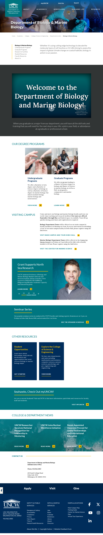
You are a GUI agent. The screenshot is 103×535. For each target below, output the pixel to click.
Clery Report (31, 519)
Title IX (29, 521)
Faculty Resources (20, 56)
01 (24, 293)
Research (95, 9)
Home (13, 36)
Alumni (49, 521)
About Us (18, 58)
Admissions (59, 9)
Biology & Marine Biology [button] (23, 45)
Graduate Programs (21, 50)
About (26, 9)
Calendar (50, 514)
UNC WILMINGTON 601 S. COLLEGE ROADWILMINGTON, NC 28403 (12, 514)
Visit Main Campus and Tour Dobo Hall (57, 235)
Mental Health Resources (35, 523)
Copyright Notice (46, 529)
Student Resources (21, 54)
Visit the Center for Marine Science (56, 249)
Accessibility (31, 512)
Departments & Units (55, 36)
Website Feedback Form (62, 529)
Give (76, 488)
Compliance (30, 514)
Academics (42, 9)
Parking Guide (72, 510)
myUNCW (44, 3)
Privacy (29, 517)
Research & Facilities (21, 52)
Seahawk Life (78, 9)
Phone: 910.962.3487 (34, 469)
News (49, 512)
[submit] (80, 3)
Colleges (27, 36)
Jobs (48, 510)
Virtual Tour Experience (75, 516)
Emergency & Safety (33, 510)
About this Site (32, 529)
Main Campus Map (74, 508)
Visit (52, 488)
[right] (38, 293)
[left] (19, 293)
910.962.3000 (8, 519)
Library (49, 519)
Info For (61, 3)
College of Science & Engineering (39, 36)
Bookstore (50, 517)
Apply (27, 488)
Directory (50, 523)
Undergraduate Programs (23, 47)
